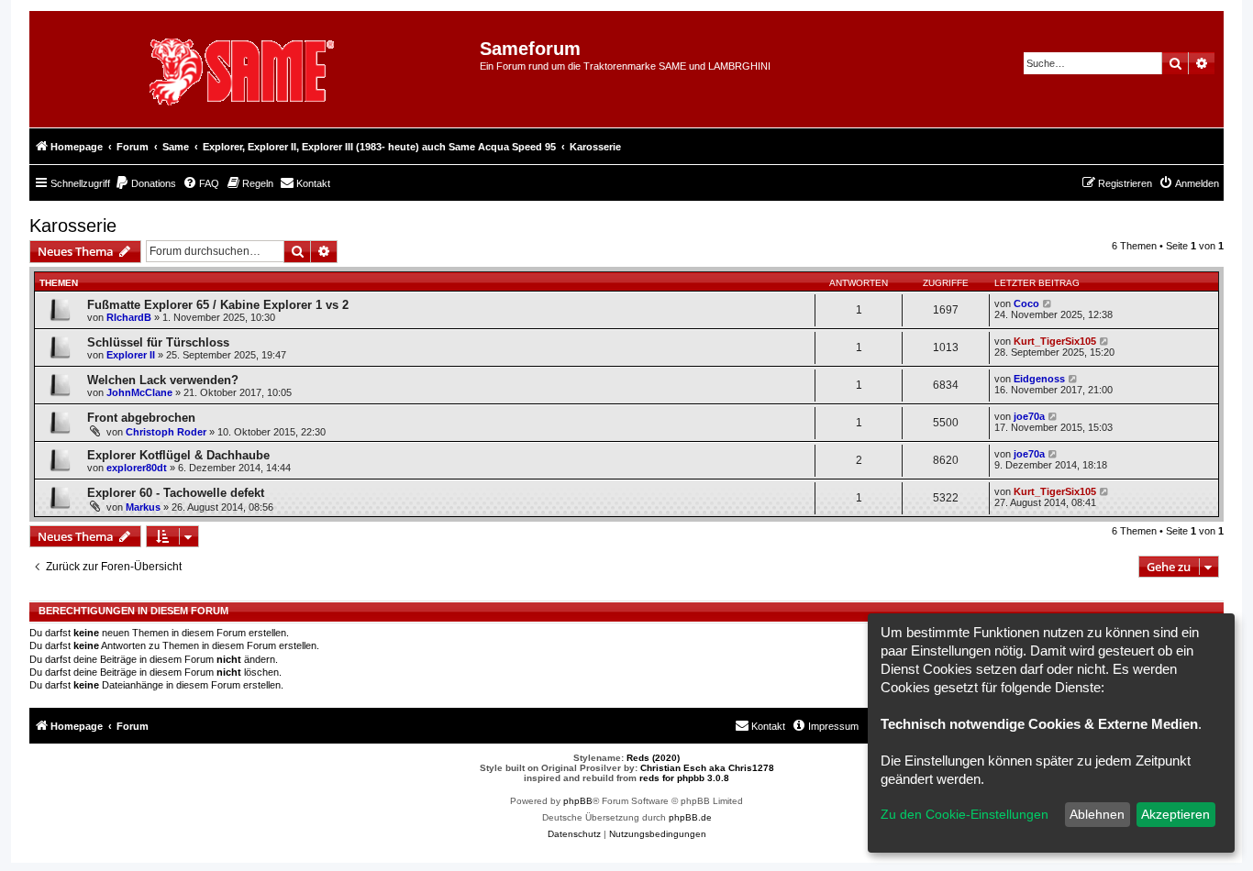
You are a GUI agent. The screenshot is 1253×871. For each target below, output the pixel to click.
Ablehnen (1097, 814)
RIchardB (128, 317)
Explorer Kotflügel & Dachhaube (178, 455)
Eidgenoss (1039, 378)
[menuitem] (145, 183)
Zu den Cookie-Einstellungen (964, 814)
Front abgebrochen (141, 417)
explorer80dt (136, 467)
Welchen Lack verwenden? (162, 380)
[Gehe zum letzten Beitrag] (1048, 303)
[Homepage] (261, 69)
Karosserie (72, 225)
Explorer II (130, 354)
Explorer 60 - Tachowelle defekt (175, 493)
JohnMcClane (139, 392)
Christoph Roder (166, 431)
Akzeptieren (1175, 814)
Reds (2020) (653, 758)
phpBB (578, 801)
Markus (143, 507)
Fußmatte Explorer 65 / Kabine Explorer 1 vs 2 (218, 305)
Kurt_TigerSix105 (1055, 341)
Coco (1026, 303)
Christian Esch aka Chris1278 (707, 768)
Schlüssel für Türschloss (158, 342)
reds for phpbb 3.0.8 (684, 778)
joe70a (1029, 416)
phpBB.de (690, 817)
